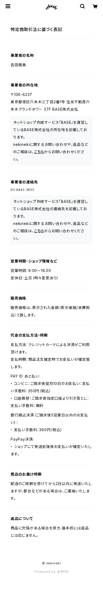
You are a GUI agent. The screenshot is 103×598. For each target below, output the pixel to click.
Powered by (46, 572)
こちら (39, 152)
